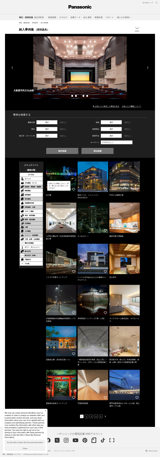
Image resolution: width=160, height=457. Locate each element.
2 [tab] (76, 96)
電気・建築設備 (24, 23)
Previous (12, 67)
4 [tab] (83, 96)
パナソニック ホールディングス (64, 451)
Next (147, 67)
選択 (47, 122)
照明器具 (35, 23)
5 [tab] (87, 96)
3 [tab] (80, 96)
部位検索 (98, 151)
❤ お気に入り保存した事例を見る (106, 106)
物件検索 (62, 151)
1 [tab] (72, 96)
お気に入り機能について (131, 106)
